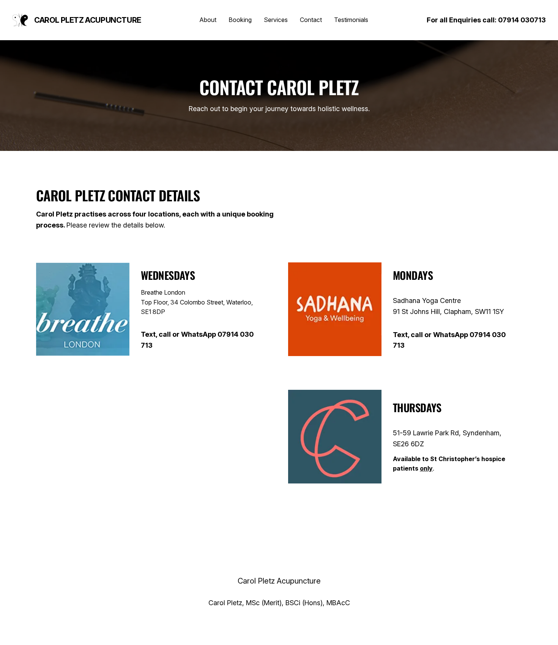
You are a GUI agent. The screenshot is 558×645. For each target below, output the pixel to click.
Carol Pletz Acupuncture (87, 20)
